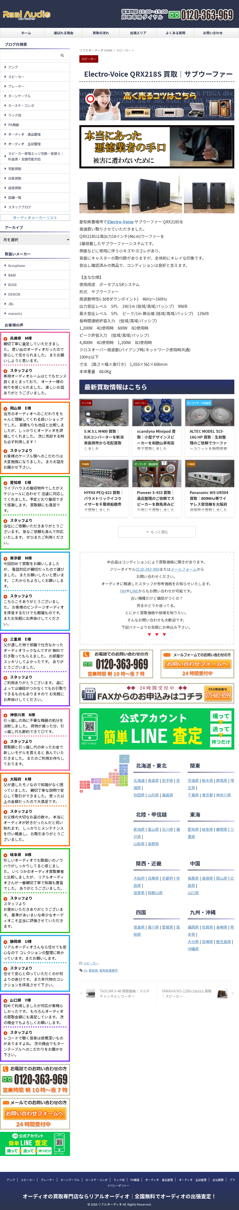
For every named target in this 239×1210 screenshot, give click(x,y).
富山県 (153, 829)
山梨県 (139, 844)
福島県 (167, 795)
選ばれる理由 (63, 32)
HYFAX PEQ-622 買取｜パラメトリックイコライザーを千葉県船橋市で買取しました (104, 501)
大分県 (193, 941)
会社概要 (218, 1180)
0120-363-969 (147, 569)
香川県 (153, 927)
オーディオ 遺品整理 (24, 134)
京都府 (167, 878)
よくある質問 (175, 32)
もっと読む (159, 531)
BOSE (12, 284)
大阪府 (139, 878)
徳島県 (139, 927)
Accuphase (16, 265)
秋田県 (139, 795)
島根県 (207, 878)
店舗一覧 (14, 197)
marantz (15, 313)
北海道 (139, 780)
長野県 (153, 844)
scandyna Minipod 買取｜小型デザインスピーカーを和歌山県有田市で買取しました (156, 439)
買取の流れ (101, 32)
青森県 (153, 780)
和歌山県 (155, 892)
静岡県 (221, 829)
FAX (123, 591)
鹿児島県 (223, 941)
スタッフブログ (19, 206)
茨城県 (193, 780)
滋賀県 (139, 892)
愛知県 (193, 829)
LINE (134, 591)
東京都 (207, 795)
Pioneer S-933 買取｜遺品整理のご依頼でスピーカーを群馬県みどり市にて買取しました (156, 501)
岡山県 (221, 878)
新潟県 (139, 829)
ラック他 (14, 115)
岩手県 (167, 780)
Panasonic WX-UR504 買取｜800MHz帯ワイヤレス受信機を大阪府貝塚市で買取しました (209, 501)
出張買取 (14, 178)
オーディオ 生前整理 (24, 143)
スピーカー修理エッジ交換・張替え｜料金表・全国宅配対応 (36, 156)
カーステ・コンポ (21, 105)
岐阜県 (207, 829)
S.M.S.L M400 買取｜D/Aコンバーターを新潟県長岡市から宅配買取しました (104, 439)
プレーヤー (16, 86)
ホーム (26, 32)
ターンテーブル (19, 95)
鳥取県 (193, 878)
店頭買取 (14, 187)
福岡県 (193, 927)
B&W (12, 275)
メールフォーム (184, 569)
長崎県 (221, 927)
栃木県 (207, 780)
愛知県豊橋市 (108, 970)
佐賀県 (207, 927)
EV (85, 970)
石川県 (167, 829)
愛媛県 (167, 927)
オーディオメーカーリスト (35, 217)
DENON (14, 294)
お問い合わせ (213, 32)
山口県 (193, 892)
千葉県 (193, 795)
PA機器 (13, 124)
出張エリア (138, 32)
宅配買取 (14, 168)
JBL (11, 303)
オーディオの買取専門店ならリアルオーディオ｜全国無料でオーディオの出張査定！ (119, 1196)
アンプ (13, 67)
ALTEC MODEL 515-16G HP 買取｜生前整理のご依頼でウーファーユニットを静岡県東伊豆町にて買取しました (208, 445)
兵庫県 (153, 878)
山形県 (153, 795)
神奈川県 (223, 795)
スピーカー (91, 963)
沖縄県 (193, 949)
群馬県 (221, 780)
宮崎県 (207, 941)
